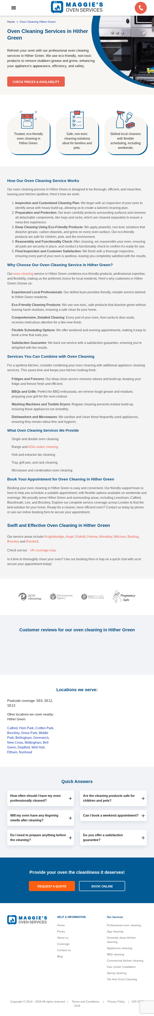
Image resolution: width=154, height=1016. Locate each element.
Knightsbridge (54, 536)
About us (62, 937)
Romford (32, 541)
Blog (60, 956)
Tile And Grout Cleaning (122, 979)
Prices (61, 931)
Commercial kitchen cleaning (125, 960)
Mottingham (33, 742)
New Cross (15, 742)
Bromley (13, 541)
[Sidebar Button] (13, 7)
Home (61, 925)
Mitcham (120, 536)
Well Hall (38, 747)
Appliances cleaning (119, 948)
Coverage (63, 943)
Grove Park (29, 733)
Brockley (13, 733)
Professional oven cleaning (124, 925)
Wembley (105, 536)
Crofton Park (44, 728)
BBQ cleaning (115, 954)
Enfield (81, 536)
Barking (133, 536)
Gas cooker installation (121, 966)
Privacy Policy (116, 1001)
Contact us (64, 950)
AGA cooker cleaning (43, 447)
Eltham (12, 752)
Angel (70, 536)
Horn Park (26, 728)
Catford (12, 728)
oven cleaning (23, 273)
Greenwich (41, 737)
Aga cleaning (115, 931)
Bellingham (23, 737)
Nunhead (25, 752)
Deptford (24, 747)
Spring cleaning (117, 973)
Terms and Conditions (85, 1001)
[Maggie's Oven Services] (77, 7)
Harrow (92, 536)
